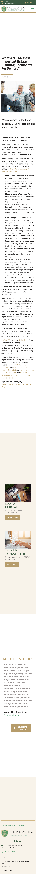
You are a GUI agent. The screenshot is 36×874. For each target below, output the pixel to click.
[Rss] (31, 2)
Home (3, 857)
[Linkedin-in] (28, 2)
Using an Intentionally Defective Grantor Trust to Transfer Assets (16, 375)
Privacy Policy (6, 870)
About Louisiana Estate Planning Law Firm (15, 862)
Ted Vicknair (23, 340)
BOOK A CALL (6, 340)
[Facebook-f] (25, 2)
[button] (33, 9)
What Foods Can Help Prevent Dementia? (15, 368)
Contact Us (5, 866)
